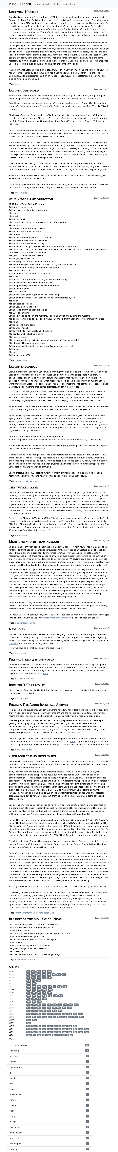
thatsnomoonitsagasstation (57, 617)
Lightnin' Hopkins (23, 12)
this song (13, 643)
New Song (17, 629)
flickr (72, 4)
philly (49, 1116)
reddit (65, 4)
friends (49, 1105)
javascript (49, 1138)
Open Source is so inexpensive (33, 756)
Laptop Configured (24, 90)
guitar (18, 535)
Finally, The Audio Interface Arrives (38, 704)
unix (17, 192)
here (15, 518)
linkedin (56, 4)
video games (21, 360)
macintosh (28, 678)
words (49, 1122)
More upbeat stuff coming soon (34, 541)
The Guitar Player (23, 487)
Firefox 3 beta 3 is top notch (32, 659)
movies (49, 1149)
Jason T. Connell (20, 4)
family (49, 1100)
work (49, 1083)
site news (49, 1050)
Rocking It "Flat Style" (27, 685)
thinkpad (24, 192)
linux (35, 912)
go (49, 1072)
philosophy (49, 1143)
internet (25, 623)
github (46, 4)
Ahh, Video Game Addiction (31, 199)
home (37, 4)
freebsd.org (102, 841)
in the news (20, 959)
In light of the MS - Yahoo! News (35, 919)
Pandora (22, 29)
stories (49, 1111)
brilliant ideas (21, 698)
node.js (49, 1089)
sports (49, 1061)
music (18, 84)
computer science (23, 481)
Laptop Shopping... (23, 366)
